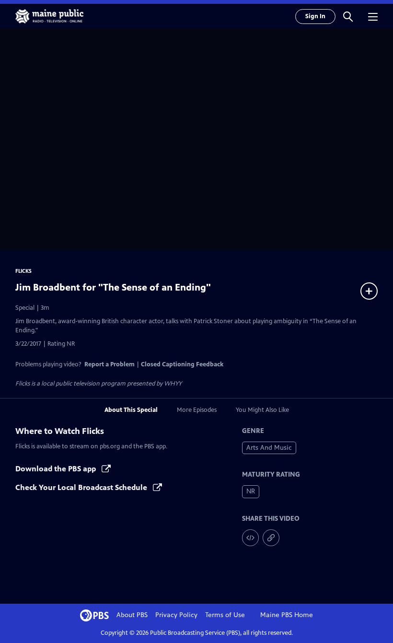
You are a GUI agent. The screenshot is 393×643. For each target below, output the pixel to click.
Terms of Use (225, 615)
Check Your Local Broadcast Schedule (82, 487)
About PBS (132, 615)
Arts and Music (269, 448)
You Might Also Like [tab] (262, 410)
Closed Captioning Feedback (182, 364)
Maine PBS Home (286, 615)
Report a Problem (109, 364)
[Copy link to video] (271, 537)
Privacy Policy (176, 615)
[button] (347, 16)
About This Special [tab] (131, 410)
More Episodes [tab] (197, 410)
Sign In (315, 16)
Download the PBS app (56, 468)
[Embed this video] (250, 537)
